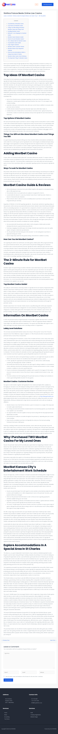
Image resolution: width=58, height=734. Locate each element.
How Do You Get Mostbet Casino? (16, 39)
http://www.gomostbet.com (46, 396)
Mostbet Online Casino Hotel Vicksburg (17, 56)
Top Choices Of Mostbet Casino (15, 25)
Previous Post (5, 640)
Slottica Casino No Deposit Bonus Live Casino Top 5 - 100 (26, 15)
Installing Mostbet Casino (14, 31)
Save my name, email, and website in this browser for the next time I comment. (24, 676)
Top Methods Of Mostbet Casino (16, 23)
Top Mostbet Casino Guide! (14, 42)
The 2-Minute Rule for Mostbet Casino (17, 40)
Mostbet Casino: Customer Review (16, 46)
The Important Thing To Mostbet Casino (17, 58)
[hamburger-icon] (36, 4)
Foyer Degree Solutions (13, 44)
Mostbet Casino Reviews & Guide (15, 37)
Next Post (53, 640)
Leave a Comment (8, 15)
